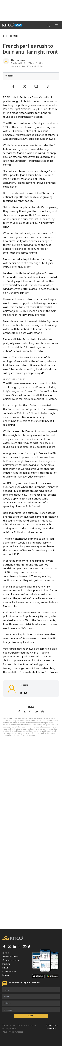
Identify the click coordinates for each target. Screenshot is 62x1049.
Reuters (20, 59)
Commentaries (9, 971)
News (5, 967)
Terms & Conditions (27, 1025)
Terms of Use (8, 1025)
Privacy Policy (9, 1028)
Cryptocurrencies (10, 960)
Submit (31, 1016)
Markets (6, 963)
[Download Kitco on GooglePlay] (52, 976)
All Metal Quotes (10, 956)
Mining (5, 975)
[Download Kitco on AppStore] (38, 976)
